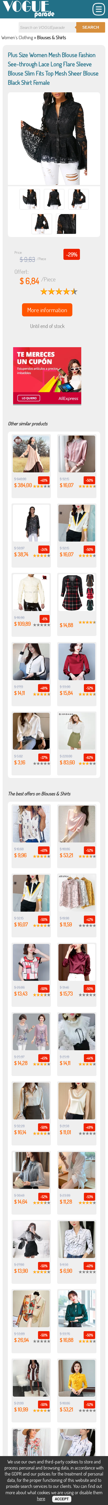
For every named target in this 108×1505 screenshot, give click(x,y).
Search (90, 27)
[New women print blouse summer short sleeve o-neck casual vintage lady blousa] (31, 1048)
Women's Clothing (17, 37)
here (41, 1498)
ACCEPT (62, 1499)
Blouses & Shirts (51, 37)
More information (47, 310)
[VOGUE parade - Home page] (29, 16)
